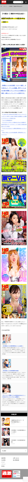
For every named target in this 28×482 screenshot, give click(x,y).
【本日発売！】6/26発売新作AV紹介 (10, 370)
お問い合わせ (16, 458)
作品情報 (3, 460)
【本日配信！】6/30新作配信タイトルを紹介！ (12, 346)
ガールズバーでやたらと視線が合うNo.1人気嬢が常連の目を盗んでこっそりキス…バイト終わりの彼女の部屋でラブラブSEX (14, 124)
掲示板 (2, 466)
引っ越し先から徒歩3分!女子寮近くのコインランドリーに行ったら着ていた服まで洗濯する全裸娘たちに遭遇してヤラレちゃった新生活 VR (14, 116)
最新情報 (3, 458)
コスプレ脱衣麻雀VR (7, 120)
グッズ (2, 462)
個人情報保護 (16, 460)
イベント (3, 464)
